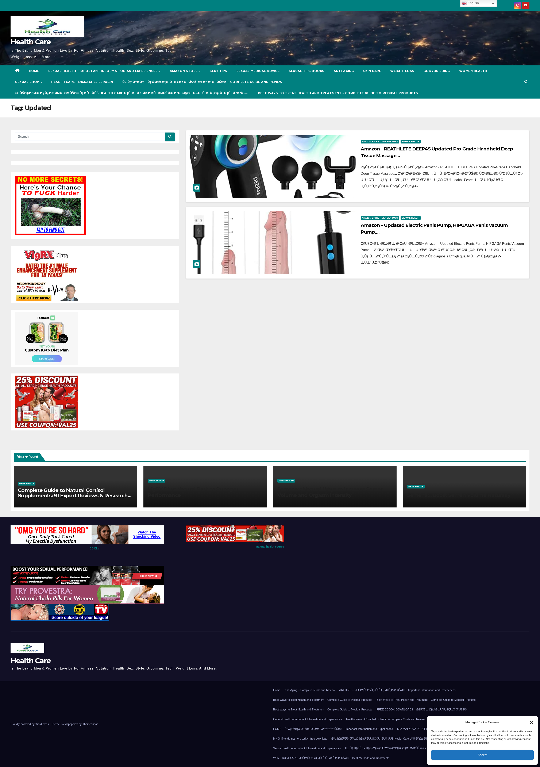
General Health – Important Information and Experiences (307, 719)
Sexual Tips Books (306, 71)
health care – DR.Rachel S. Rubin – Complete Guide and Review (385, 719)
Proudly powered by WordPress (30, 724)
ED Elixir (95, 548)
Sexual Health (410, 141)
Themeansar (89, 724)
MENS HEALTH (26, 483)
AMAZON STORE (184, 71)
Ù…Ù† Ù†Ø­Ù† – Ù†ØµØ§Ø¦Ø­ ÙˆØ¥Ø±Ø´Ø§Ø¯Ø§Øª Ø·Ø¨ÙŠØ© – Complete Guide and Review (202, 82)
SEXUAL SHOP (27, 82)
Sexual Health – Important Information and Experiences (103, 71)
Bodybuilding (437, 71)
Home (276, 690)
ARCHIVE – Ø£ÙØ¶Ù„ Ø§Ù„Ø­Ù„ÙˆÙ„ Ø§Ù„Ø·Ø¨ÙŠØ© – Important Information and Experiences (397, 690)
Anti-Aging (344, 71)
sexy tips (218, 71)
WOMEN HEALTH (473, 71)
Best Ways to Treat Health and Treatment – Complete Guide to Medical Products (338, 93)
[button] (531, 722)
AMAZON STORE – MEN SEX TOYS (380, 141)
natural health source (270, 546)
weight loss (402, 71)
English (473, 3)
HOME (34, 71)
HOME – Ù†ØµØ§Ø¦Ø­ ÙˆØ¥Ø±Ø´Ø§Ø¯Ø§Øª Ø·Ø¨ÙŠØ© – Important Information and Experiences (333, 728)
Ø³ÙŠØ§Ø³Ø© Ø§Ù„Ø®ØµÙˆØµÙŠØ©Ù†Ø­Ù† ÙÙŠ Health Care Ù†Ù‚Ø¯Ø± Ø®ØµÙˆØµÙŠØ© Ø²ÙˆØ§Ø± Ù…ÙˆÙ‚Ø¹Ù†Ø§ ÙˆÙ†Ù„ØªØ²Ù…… (132, 93)
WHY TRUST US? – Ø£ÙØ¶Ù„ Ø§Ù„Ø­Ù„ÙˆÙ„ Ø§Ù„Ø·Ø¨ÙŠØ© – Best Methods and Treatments (331, 758)
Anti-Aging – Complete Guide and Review (310, 690)
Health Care (30, 41)
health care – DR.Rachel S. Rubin (82, 82)
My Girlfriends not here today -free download (300, 738)
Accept (482, 755)
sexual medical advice (258, 71)
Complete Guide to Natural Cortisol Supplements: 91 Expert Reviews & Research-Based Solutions (73, 495)
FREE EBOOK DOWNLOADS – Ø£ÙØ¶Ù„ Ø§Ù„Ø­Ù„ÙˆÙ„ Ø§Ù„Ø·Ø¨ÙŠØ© (422, 709)
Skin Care (372, 71)
